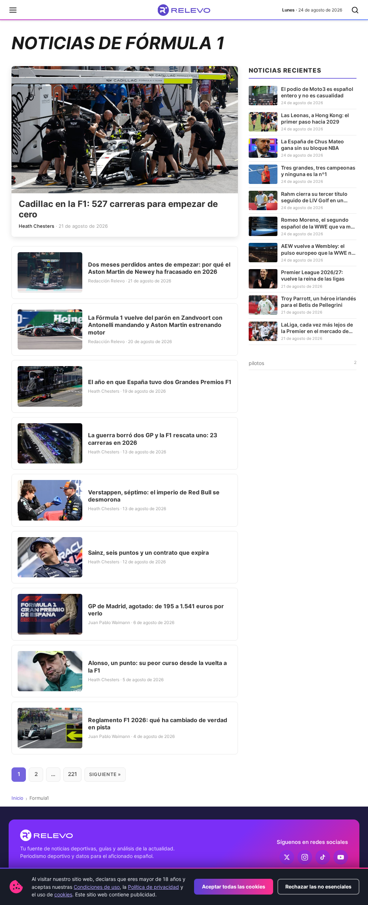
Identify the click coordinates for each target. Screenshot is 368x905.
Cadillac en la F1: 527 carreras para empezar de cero (118, 209)
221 (72, 774)
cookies (63, 894)
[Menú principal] (13, 10)
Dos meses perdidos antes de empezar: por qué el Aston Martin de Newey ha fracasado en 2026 (159, 268)
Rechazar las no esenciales (318, 886)
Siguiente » (105, 774)
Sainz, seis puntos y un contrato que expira (148, 552)
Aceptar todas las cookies (233, 886)
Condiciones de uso (97, 887)
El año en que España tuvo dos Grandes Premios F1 (159, 381)
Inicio (17, 798)
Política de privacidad (153, 887)
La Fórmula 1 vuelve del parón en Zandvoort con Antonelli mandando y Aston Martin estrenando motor (155, 325)
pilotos (302, 363)
